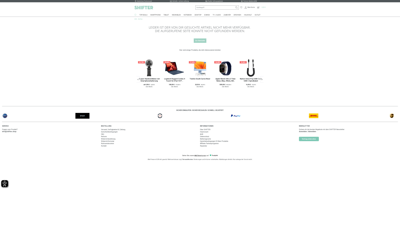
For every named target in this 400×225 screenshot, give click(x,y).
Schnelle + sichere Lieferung (180, 1)
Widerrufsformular (107, 141)
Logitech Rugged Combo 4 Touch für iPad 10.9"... (150, 80)
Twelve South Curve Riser (176, 79)
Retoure (104, 137)
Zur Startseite (200, 40)
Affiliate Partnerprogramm (209, 143)
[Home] (136, 14)
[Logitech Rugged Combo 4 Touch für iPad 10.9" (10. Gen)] (150, 68)
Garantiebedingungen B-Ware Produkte (214, 141)
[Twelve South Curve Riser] (176, 68)
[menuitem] (217, 7)
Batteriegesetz (205, 139)
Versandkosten (187, 159)
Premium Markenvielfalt (250, 1)
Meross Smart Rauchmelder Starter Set (252, 80)
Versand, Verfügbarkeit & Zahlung (113, 130)
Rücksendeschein (107, 143)
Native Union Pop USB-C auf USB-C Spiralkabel (227, 80)
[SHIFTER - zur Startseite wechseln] (143, 7)
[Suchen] (236, 7)
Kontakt (104, 146)
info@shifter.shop (9, 131)
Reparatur (203, 146)
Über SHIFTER (205, 130)
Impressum (204, 132)
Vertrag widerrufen (309, 139)
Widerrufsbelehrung (108, 139)
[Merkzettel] (241, 7)
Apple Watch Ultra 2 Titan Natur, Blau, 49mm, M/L (201, 80)
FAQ (102, 134)
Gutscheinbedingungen (109, 132)
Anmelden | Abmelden (307, 131)
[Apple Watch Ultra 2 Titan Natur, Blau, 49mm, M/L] (201, 68)
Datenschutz (204, 137)
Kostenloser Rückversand (144, 1)
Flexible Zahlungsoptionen (215, 1)
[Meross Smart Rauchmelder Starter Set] (252, 68)
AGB (201, 134)
